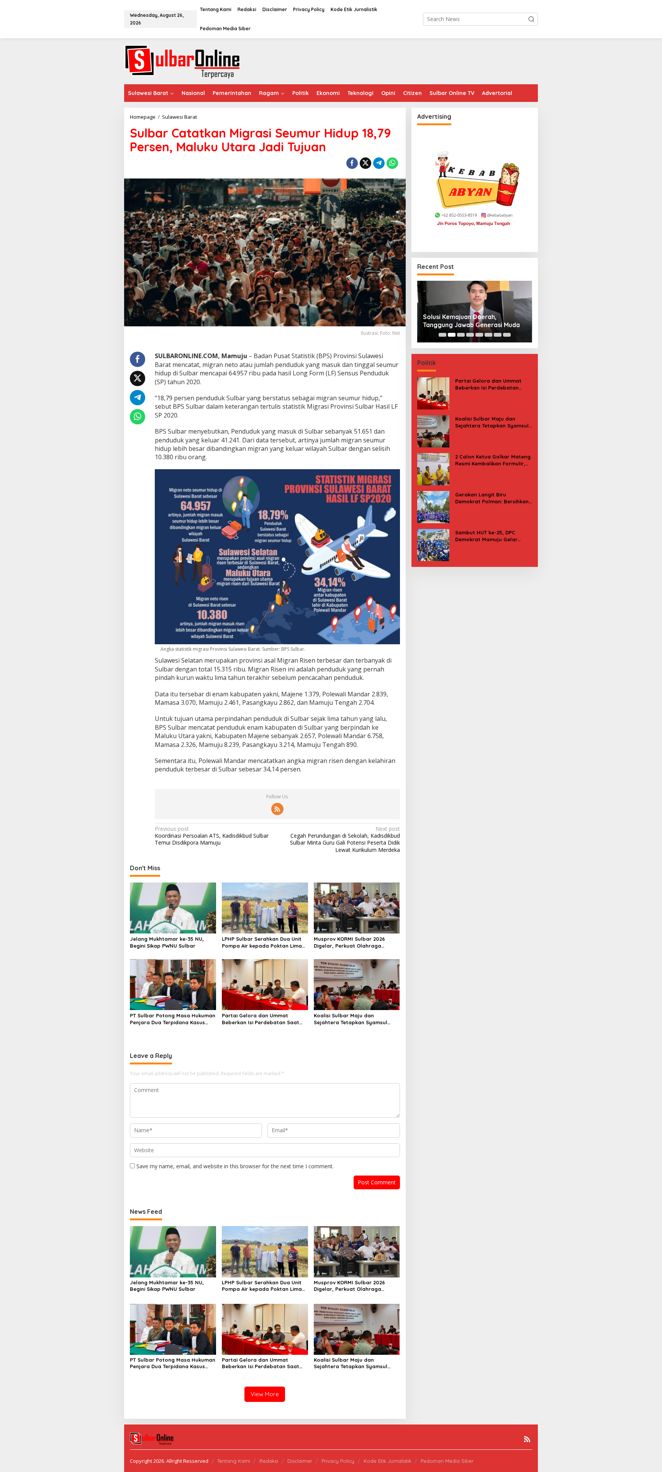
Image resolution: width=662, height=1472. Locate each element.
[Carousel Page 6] (488, 335)
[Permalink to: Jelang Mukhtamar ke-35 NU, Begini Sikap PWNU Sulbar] (173, 907)
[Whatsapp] (392, 163)
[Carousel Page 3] (461, 335)
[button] (531, 19)
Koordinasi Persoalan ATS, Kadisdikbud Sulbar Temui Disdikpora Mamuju (212, 835)
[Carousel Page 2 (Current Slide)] (452, 335)
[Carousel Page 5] (479, 335)
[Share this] (352, 163)
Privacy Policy (337, 1461)
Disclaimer (299, 1461)
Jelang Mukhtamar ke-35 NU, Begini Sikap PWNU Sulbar (167, 942)
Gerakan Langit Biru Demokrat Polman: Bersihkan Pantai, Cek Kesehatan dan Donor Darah (492, 498)
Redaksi (268, 1461)
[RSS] (277, 809)
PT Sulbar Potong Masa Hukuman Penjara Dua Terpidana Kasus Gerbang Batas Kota (172, 1019)
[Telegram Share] (379, 163)
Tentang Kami (233, 1461)
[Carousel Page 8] (507, 335)
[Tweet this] (365, 163)
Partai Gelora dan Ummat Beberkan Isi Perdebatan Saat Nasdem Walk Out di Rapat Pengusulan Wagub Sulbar (260, 1019)
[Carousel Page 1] (442, 335)
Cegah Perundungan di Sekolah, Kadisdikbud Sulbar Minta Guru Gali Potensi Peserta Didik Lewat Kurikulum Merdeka (345, 839)
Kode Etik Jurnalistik (387, 1461)
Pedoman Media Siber (447, 1461)
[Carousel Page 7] (497, 335)
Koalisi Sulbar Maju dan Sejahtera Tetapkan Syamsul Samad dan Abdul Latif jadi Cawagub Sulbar (350, 1019)
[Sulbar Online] (191, 60)
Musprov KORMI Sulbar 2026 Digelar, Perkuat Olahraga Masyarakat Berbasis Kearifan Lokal (353, 942)
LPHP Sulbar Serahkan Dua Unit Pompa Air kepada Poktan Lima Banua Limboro (262, 942)
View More (265, 1394)
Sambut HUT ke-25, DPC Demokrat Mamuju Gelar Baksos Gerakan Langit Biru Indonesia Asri (490, 536)
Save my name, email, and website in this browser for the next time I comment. (235, 1166)
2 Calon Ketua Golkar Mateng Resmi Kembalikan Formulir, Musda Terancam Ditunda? (493, 460)
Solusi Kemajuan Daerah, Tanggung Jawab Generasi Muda (471, 321)
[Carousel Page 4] (470, 335)
